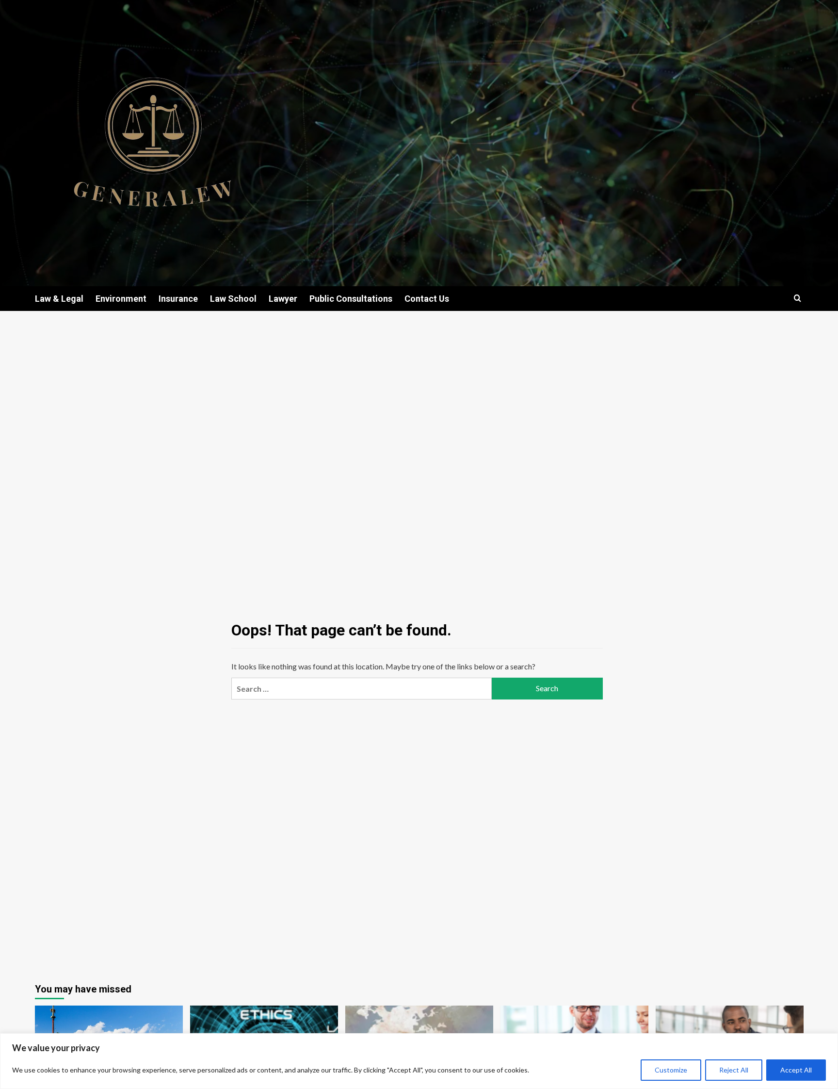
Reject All (733, 1070)
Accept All (796, 1070)
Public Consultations (350, 298)
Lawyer (283, 298)
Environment (121, 298)
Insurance (178, 298)
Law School (233, 298)
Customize (671, 1070)
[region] (419, 1061)
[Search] (797, 298)
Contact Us (426, 298)
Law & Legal (59, 298)
